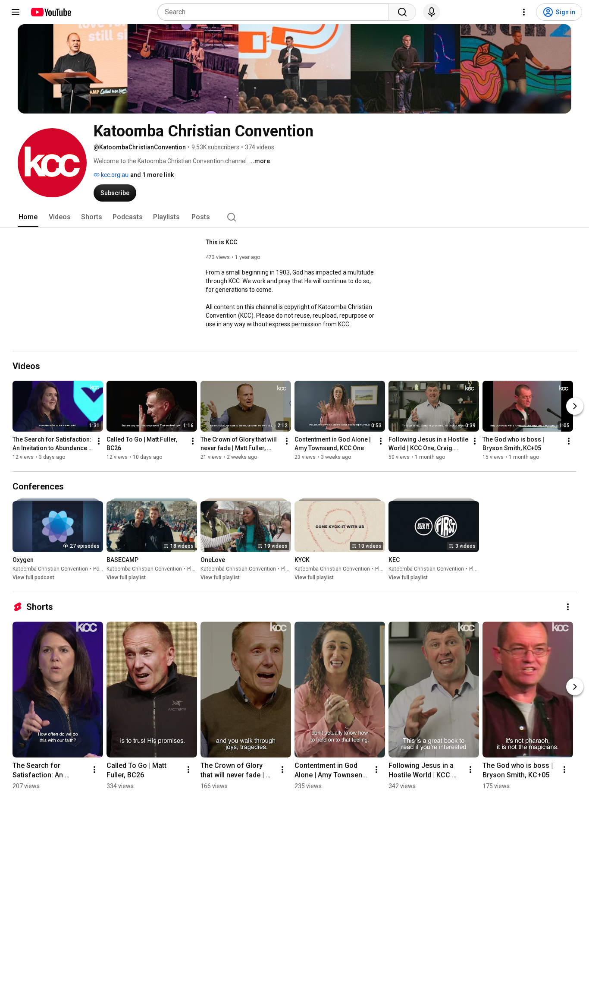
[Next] (574, 406)
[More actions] (98, 441)
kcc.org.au (114, 174)
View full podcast (33, 577)
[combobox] (276, 12)
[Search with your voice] (431, 12)
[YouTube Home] (50, 12)
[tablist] (294, 217)
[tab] (28, 217)
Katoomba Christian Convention (50, 569)
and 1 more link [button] (152, 174)
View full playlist (126, 577)
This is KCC (221, 242)
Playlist (195, 569)
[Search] (402, 12)
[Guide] (15, 12)
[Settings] (524, 12)
